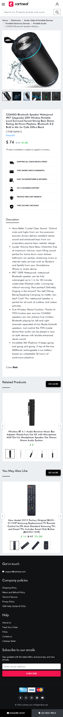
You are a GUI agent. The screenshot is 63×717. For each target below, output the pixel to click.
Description (12, 219)
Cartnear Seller (9, 641)
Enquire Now (17, 713)
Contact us (7, 636)
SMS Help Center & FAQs (14, 606)
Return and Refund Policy (13, 592)
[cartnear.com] (19, 4)
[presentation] (2, 426)
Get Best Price (48, 713)
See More (53, 384)
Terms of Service (9, 597)
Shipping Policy (9, 587)
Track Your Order (10, 627)
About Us (6, 622)
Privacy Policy (8, 601)
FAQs (4, 631)
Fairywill (10, 135)
